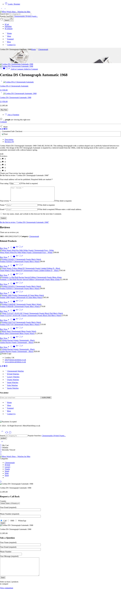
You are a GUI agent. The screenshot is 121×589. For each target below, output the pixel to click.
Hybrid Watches (13, 374)
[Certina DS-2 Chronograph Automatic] (1, 82)
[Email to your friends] (6, 129)
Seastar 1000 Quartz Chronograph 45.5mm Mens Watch (21, 297)
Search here (4, 14)
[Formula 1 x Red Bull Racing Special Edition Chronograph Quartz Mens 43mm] (60, 277)
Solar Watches (12, 385)
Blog (9, 42)
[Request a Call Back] (7, 433)
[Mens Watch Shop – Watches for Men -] (15, 12)
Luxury (7, 467)
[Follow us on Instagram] (6, 366)
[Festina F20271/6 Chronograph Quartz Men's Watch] (60, 322)
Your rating (5, 183)
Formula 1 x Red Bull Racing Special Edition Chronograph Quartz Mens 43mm (30, 279)
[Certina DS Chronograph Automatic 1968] (16, 64)
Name (3, 205)
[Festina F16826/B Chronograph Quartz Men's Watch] (60, 304)
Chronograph (43, 49)
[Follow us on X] (1, 366)
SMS (12, 521)
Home (9, 33)
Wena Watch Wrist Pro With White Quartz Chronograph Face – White (26, 252)
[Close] (1, 445)
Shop (9, 36)
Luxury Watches (13, 377)
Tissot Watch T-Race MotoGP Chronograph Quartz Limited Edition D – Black (29, 270)
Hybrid (28, 16)
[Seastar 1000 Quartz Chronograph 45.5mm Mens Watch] (60, 295)
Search (7, 20)
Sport (7, 475)
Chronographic (20, 16)
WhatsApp (21, 521)
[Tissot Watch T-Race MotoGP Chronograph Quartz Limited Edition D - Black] (60, 268)
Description (9, 140)
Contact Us (11, 45)
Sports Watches (13, 388)
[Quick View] (17, 248)
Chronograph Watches (15, 371)
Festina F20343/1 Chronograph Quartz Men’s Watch (20, 288)
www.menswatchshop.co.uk (15, 362)
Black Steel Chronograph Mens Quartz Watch (17, 333)
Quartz (7, 469)
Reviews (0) (9, 142)
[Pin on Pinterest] (4, 129)
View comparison (6, 588)
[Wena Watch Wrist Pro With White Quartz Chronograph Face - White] (60, 250)
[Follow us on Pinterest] (4, 366)
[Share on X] (1, 129)
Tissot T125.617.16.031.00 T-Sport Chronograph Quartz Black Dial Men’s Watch (31, 315)
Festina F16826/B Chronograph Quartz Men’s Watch (20, 306)
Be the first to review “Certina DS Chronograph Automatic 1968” (24, 222)
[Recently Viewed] (10, 433)
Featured (10, 39)
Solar (7, 473)
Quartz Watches (13, 380)
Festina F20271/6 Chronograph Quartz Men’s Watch (20, 324)
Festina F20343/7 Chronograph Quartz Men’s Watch (20, 261)
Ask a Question (13, 115)
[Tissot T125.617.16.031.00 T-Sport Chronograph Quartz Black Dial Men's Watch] (60, 313)
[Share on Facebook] (3, 129)
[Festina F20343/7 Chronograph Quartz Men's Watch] (60, 259)
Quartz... (34, 16)
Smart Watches (12, 382)
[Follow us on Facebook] (3, 366)
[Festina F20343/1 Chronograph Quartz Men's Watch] (60, 286)
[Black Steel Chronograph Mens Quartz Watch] (60, 331)
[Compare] (21, 248)
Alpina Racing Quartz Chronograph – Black (17, 342)
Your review (5, 201)
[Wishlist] (3, 69)
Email (3, 209)
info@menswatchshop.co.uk (15, 360)
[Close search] (2, 443)
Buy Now (4, 110)
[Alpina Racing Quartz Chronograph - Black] (60, 340)
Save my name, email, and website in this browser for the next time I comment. (32, 214)
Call (4, 521)
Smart (7, 471)
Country (3, 501)
